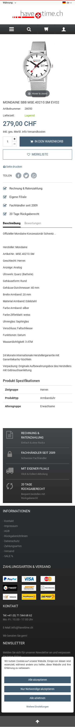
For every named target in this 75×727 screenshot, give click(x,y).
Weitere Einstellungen (37, 706)
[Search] (29, 29)
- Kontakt (8, 521)
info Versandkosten (33, 131)
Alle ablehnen (37, 698)
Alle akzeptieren (37, 679)
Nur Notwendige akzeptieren (37, 689)
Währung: (8, 2)
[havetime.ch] (37, 14)
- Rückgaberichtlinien (15, 536)
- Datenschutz (11, 541)
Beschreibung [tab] (12, 223)
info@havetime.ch (22, 627)
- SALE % (8, 556)
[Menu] (11, 29)
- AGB (6, 531)
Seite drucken (14, 166)
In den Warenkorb (49, 141)
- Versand (8, 551)
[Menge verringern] (14, 144)
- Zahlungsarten (12, 546)
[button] (18, 175)
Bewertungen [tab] (32, 223)
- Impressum (10, 526)
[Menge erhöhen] (14, 139)
